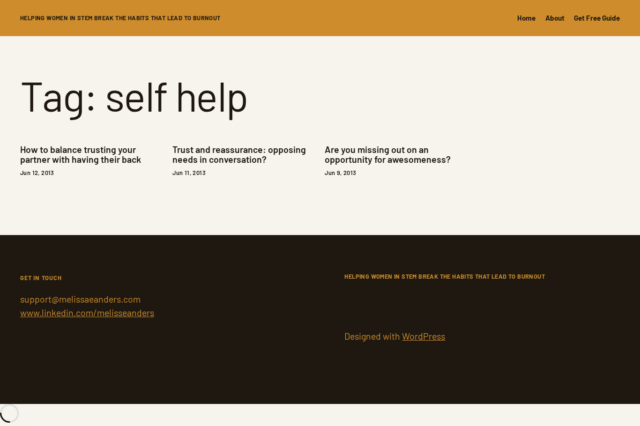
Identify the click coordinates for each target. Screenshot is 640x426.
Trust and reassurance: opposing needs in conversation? (239, 155)
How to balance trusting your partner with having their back (80, 155)
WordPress (423, 336)
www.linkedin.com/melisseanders (87, 312)
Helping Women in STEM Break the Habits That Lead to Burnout (120, 18)
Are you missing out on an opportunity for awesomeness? (388, 155)
